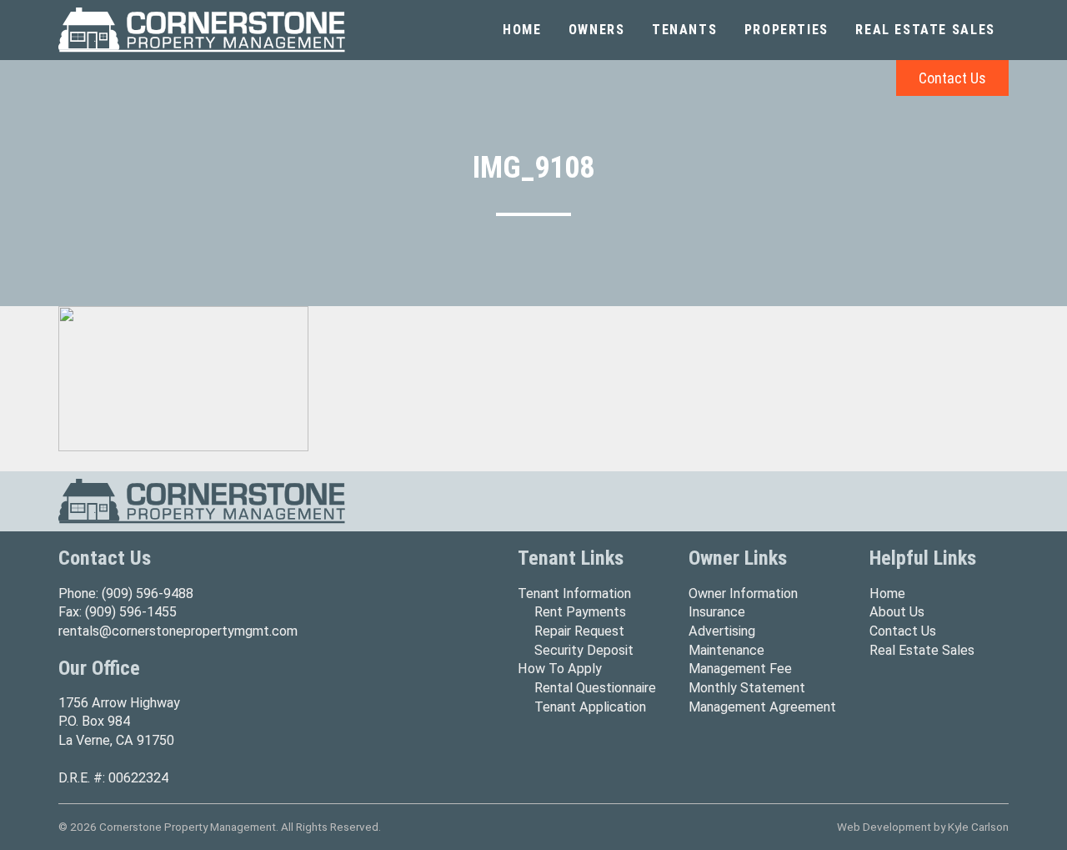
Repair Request (579, 631)
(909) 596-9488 (147, 593)
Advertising (722, 631)
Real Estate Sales (925, 30)
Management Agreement (762, 707)
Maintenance (726, 650)
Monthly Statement (747, 688)
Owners (597, 30)
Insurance (717, 612)
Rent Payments (580, 612)
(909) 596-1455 (131, 612)
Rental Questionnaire (595, 688)
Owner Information (743, 593)
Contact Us (952, 78)
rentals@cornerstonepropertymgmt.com (178, 631)
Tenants (684, 30)
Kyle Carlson (978, 826)
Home (522, 30)
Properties (786, 30)
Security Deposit (584, 650)
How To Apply (560, 668)
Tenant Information (574, 593)
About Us (896, 612)
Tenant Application (590, 707)
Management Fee (740, 668)
